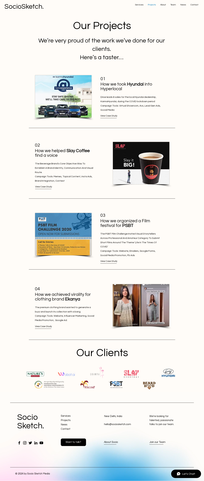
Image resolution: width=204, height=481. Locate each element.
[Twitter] (30, 443)
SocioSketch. (24, 6)
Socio (27, 417)
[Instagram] (25, 443)
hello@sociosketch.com (117, 424)
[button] (46, 186)
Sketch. (30, 426)
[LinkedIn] (36, 443)
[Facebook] (19, 443)
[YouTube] (41, 443)
